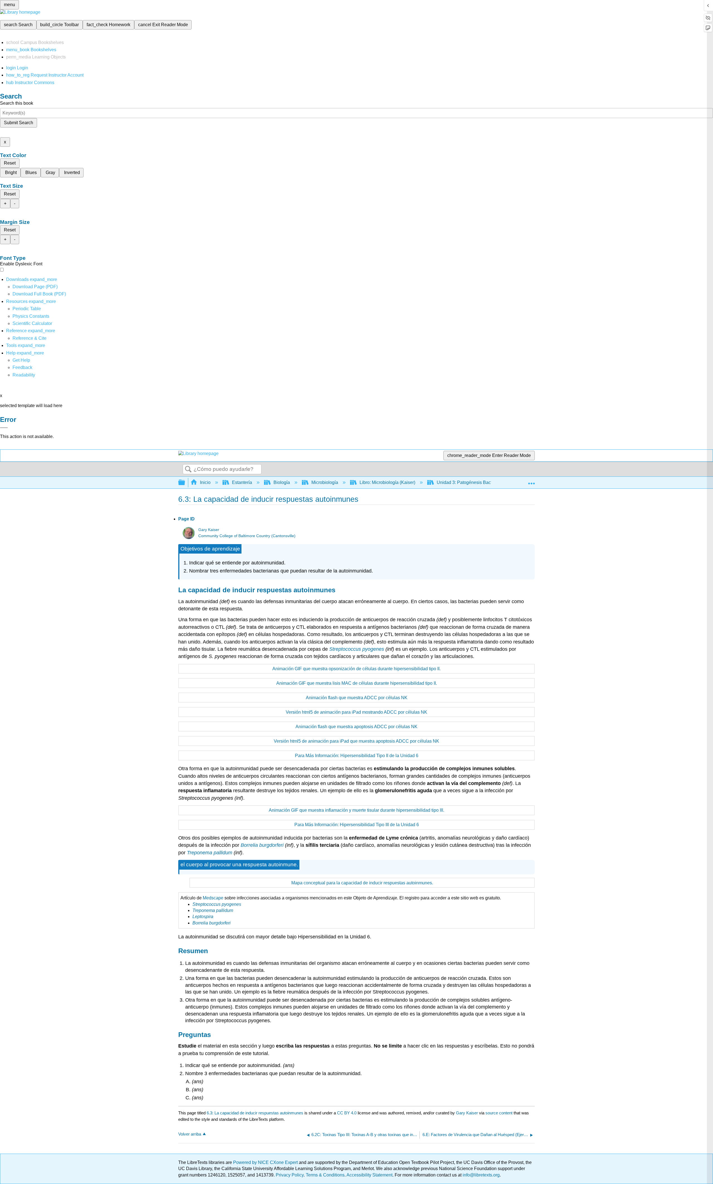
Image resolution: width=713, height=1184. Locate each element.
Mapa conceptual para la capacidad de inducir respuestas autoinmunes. (362, 882)
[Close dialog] (4, 427)
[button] (22, 367)
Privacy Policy (290, 1175)
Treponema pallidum (209, 852)
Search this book (16, 103)
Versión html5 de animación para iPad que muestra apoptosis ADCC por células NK (356, 741)
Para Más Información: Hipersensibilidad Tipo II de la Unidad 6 (356, 755)
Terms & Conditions (325, 1175)
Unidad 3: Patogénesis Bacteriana (471, 482)
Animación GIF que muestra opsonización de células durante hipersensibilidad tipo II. (356, 668)
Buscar (188, 469)
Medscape (213, 898)
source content (498, 1112)
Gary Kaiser (208, 530)
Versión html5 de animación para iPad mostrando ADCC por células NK (356, 712)
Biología (281, 482)
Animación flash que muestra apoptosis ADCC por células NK (356, 726)
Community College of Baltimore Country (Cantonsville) (247, 536)
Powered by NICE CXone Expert (266, 1162)
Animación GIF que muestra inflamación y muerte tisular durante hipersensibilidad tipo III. (356, 810)
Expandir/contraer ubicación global (531, 481)
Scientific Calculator (32, 323)
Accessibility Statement (369, 1175)
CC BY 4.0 (346, 1112)
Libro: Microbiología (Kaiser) (387, 482)
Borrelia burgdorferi (262, 845)
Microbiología (324, 482)
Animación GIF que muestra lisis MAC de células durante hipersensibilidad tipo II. (356, 683)
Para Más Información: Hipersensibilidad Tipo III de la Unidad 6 (356, 824)
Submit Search (18, 122)
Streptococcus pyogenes (356, 649)
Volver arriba (189, 1134)
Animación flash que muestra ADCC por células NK (356, 697)
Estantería (242, 482)
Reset (10, 163)
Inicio (205, 482)
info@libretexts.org (481, 1175)
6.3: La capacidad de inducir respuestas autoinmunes (255, 1112)
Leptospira (202, 916)
